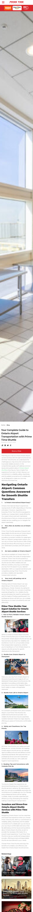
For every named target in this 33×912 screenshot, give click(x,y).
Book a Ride (16, 451)
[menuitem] (2, 3)
